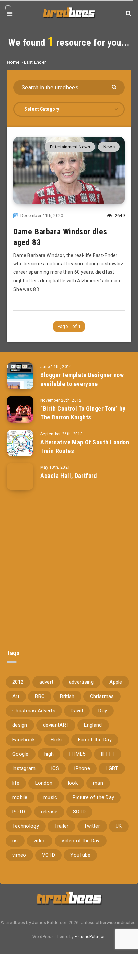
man (98, 783)
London (44, 783)
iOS (55, 768)
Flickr (57, 740)
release (49, 812)
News (109, 146)
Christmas (102, 696)
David (77, 711)
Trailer (61, 826)
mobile (20, 797)
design (19, 725)
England (93, 725)
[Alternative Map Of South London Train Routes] (20, 443)
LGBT (112, 768)
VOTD (48, 855)
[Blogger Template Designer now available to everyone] (20, 375)
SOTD (79, 812)
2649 (119, 215)
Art (15, 696)
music (50, 797)
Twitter (92, 826)
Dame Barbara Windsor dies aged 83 (60, 237)
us (15, 841)
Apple (115, 682)
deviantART (56, 725)
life (15, 783)
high (49, 754)
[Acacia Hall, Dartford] (20, 476)
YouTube (80, 855)
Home (13, 62)
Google (20, 754)
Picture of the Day (93, 797)
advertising (81, 682)
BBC (40, 696)
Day (102, 711)
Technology (25, 826)
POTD (18, 812)
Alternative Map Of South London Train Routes (84, 446)
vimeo (19, 855)
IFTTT (108, 754)
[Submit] (115, 86)
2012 (17, 682)
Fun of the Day (95, 740)
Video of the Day (80, 841)
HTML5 (77, 754)
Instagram (24, 768)
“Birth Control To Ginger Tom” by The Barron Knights (82, 413)
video (39, 841)
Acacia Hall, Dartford (68, 475)
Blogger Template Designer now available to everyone (82, 379)
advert (46, 682)
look (73, 783)
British (67, 696)
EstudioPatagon (90, 936)
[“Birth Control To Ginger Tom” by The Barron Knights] (20, 409)
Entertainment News (70, 146)
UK (119, 826)
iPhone (82, 768)
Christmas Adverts (33, 711)
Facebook (23, 740)
